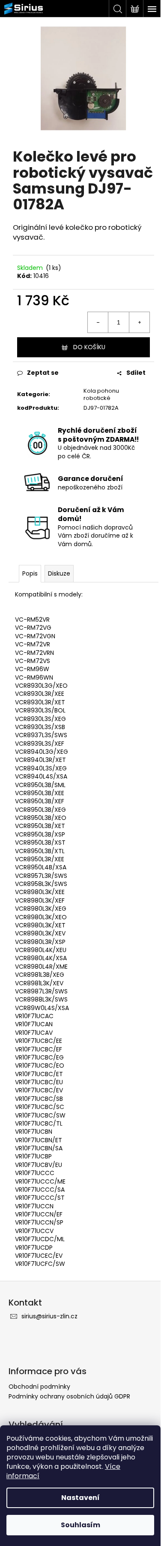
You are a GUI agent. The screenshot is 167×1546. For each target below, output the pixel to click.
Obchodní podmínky (39, 1386)
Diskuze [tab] (59, 573)
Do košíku (89, 347)
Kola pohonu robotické (101, 394)
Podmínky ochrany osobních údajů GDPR (69, 1396)
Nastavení (80, 1498)
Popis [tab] (30, 573)
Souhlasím (80, 1525)
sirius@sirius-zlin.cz (49, 1316)
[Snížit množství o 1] (98, 322)
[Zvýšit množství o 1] (139, 322)
